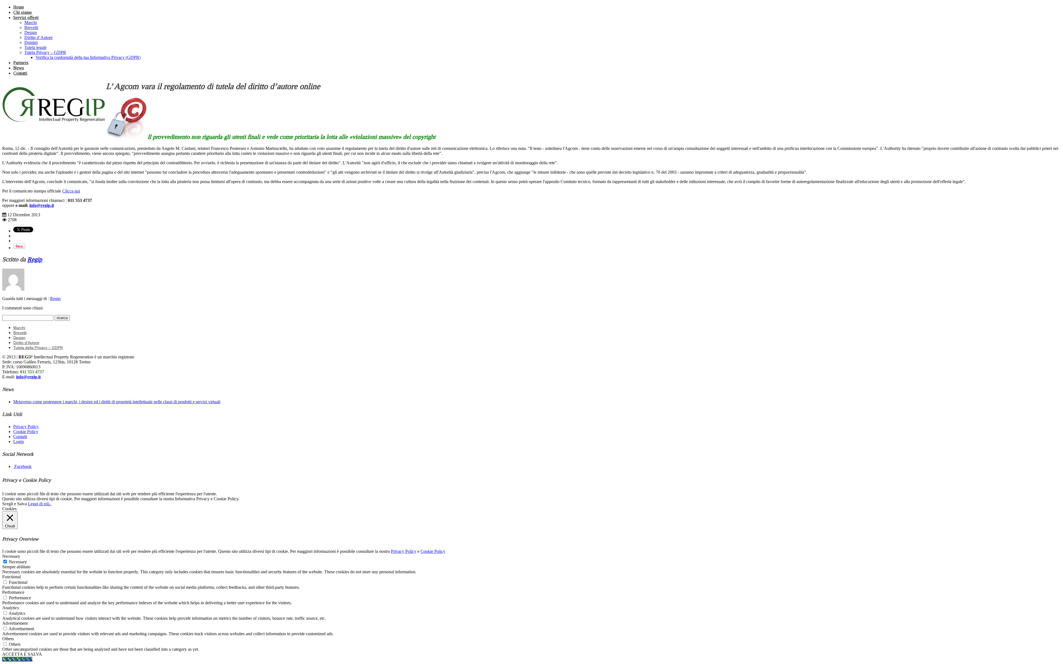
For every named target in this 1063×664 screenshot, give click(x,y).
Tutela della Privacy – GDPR (38, 347)
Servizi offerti (26, 17)
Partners (21, 62)
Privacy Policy (26, 426)
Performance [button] (13, 592)
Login (18, 441)
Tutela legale (35, 47)
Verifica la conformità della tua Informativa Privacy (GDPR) (88, 57)
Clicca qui (71, 191)
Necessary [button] (11, 556)
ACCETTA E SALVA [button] (22, 654)
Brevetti (31, 27)
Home (18, 7)
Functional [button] (11, 576)
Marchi (30, 22)
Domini (31, 42)
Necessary (18, 561)
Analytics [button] (10, 607)
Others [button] (8, 638)
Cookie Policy (25, 431)
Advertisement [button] (15, 623)
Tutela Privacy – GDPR (45, 52)
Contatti (20, 73)
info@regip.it (41, 205)
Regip (34, 259)
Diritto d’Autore (38, 37)
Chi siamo (22, 12)
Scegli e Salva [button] (14, 503)
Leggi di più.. (39, 503)
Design (30, 32)
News (18, 68)
